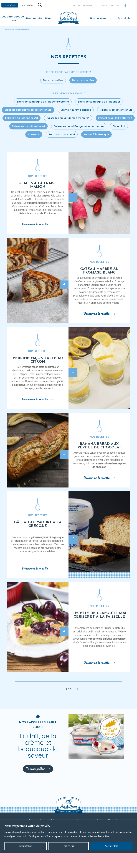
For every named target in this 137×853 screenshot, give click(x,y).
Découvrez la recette (35, 224)
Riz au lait (119, 126)
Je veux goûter (35, 768)
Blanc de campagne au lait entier (99, 101)
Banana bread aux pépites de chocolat (99, 445)
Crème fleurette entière (75, 109)
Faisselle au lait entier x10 (21, 118)
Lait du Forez (98, 285)
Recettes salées (53, 80)
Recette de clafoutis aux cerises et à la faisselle (99, 615)
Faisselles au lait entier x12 (115, 118)
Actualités (124, 18)
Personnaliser (25, 846)
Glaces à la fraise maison (38, 185)
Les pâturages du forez (26, 820)
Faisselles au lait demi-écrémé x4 (68, 118)
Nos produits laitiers (39, 18)
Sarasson (34, 134)
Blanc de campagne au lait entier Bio (28, 109)
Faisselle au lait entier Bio (116, 109)
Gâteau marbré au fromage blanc (99, 270)
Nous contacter (110, 5)
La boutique (10, 5)
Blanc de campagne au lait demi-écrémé (43, 101)
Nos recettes (98, 18)
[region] (68, 836)
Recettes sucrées (83, 80)
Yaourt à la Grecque (96, 134)
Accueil (6, 29)
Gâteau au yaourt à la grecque (37, 524)
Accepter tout (111, 846)
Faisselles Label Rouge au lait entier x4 (79, 126)
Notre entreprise (82, 5)
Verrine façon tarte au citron (37, 360)
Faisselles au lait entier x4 (28, 126)
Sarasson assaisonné (62, 134)
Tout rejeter (68, 846)
